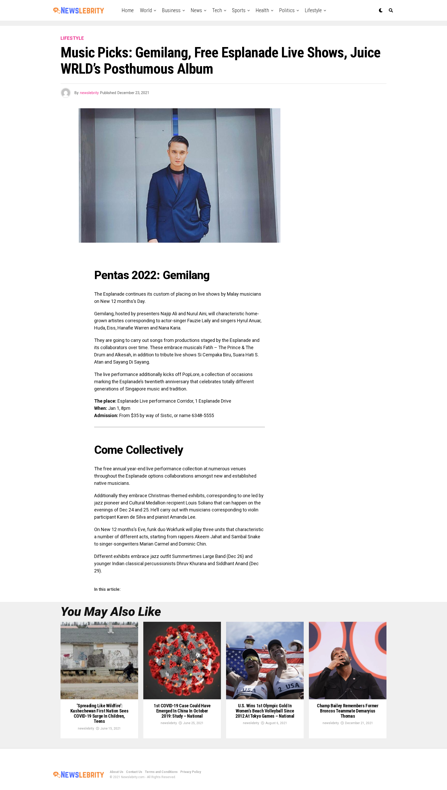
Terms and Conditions (161, 772)
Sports (238, 10)
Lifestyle (313, 10)
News (196, 10)
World (146, 10)
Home (128, 10)
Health (262, 10)
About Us (116, 772)
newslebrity (89, 93)
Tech (217, 10)
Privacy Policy (190, 772)
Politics (287, 10)
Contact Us (134, 772)
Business (171, 10)
